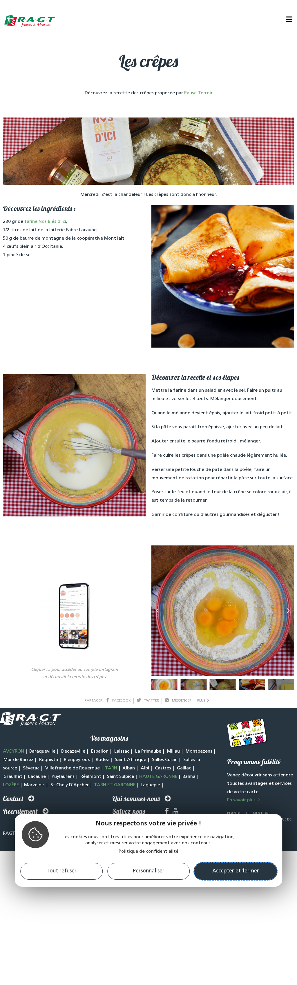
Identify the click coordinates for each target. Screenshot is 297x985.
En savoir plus (242, 800)
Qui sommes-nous (136, 798)
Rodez (102, 760)
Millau (173, 751)
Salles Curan (165, 760)
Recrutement (20, 811)
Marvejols (34, 785)
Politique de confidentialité (148, 851)
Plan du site (238, 813)
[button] (157, 611)
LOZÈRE (11, 785)
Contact (13, 798)
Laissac (121, 751)
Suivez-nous (128, 811)
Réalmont (90, 776)
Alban (128, 768)
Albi (145, 768)
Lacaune (37, 776)
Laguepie (150, 785)
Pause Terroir (198, 93)
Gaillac (184, 768)
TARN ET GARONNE (114, 785)
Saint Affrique (130, 760)
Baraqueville (42, 751)
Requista (48, 760)
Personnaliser (148, 871)
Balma (188, 776)
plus (202, 700)
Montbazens (199, 751)
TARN (111, 768)
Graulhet (12, 776)
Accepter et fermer (235, 871)
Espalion (99, 751)
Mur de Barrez (18, 760)
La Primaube (148, 751)
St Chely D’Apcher (69, 785)
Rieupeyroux (77, 760)
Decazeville (73, 751)
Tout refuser (61, 871)
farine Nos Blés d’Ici (45, 221)
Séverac (31, 768)
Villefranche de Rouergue (72, 768)
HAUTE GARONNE (158, 776)
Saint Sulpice (120, 776)
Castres (163, 768)
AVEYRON (13, 751)
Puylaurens (63, 776)
